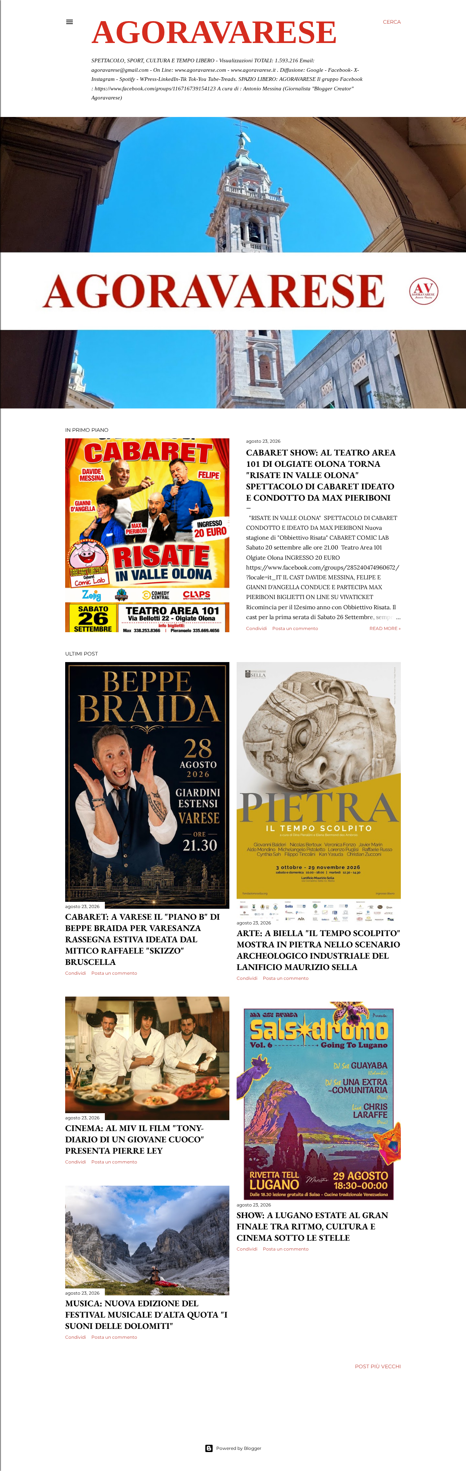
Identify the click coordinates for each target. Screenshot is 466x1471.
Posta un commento (295, 628)
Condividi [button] (256, 628)
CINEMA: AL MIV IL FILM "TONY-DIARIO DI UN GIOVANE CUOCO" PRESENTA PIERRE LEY (134, 1139)
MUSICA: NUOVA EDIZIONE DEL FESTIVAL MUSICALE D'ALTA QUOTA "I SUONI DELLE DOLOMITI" (146, 1314)
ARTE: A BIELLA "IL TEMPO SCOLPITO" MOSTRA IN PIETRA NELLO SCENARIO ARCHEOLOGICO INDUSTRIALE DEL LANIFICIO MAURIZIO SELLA (318, 950)
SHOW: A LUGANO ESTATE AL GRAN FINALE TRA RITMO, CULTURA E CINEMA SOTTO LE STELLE (312, 1226)
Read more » (385, 628)
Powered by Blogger (238, 1448)
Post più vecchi (378, 1366)
